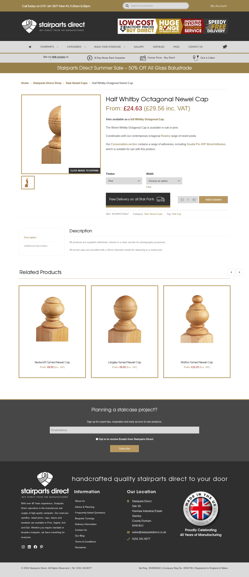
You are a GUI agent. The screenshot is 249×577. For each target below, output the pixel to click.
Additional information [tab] (35, 245)
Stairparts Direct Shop (47, 83)
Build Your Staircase (107, 47)
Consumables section (124, 144)
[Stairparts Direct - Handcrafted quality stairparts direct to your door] (53, 26)
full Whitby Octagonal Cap (147, 119)
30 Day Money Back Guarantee (109, 58)
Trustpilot (55, 55)
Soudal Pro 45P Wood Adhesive (206, 144)
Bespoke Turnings (84, 518)
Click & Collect (207, 58)
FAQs (176, 47)
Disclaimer (80, 547)
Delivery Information (86, 524)
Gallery (139, 47)
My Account (219, 6)
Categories (74, 47)
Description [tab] (30, 237)
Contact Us (196, 47)
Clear (148, 187)
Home (25, 83)
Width (150, 173)
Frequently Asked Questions (90, 512)
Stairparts (47, 47)
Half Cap (176, 214)
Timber (110, 173)
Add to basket (213, 199)
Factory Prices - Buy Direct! (161, 57)
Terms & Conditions (85, 541)
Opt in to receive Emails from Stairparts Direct (126, 439)
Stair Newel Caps (77, 83)
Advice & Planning (84, 507)
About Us (80, 501)
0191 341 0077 (49, 6)
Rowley (165, 135)
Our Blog (158, 47)
